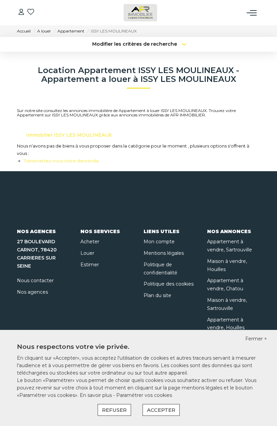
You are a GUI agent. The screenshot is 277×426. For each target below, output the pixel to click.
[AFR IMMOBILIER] (140, 12)
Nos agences (32, 292)
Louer (87, 253)
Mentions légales (164, 253)
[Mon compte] (21, 12)
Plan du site (157, 295)
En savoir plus (96, 395)
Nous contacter (35, 280)
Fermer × (256, 339)
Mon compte (159, 242)
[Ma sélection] (30, 12)
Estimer (89, 265)
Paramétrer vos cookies (144, 395)
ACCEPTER (161, 410)
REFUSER (114, 410)
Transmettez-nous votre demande (61, 160)
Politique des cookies (169, 284)
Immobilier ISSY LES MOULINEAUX (69, 135)
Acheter (89, 242)
